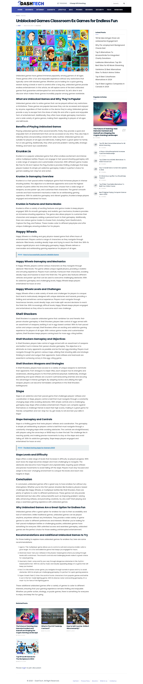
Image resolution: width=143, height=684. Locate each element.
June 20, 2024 (21, 635)
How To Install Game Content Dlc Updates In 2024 (113, 169)
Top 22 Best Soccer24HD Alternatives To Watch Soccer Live (112, 161)
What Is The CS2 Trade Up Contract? (51, 627)
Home (20, 10)
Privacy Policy (85, 681)
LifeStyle (62, 10)
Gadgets (51, 10)
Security (100, 10)
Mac (71, 10)
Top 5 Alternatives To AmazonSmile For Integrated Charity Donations (107, 55)
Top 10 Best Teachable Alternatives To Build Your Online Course (111, 185)
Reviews (89, 10)
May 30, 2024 (46, 631)
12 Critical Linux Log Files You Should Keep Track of (112, 177)
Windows (118, 10)
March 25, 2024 (29, 26)
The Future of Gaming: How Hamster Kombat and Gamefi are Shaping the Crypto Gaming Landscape (27, 629)
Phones (79, 10)
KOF (19, 26)
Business (29, 10)
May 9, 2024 (71, 631)
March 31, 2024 (21, 661)
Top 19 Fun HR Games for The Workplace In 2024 (25, 658)
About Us (95, 681)
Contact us (113, 681)
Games (23, 15)
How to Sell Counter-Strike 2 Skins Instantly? (78, 627)
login (24, 668)
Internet (40, 10)
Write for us (103, 681)
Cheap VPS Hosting (78, 3)
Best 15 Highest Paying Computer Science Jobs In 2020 (112, 193)
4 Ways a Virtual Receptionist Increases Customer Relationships (112, 152)
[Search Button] (124, 3)
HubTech (76, 681)
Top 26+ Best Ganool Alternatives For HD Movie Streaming (112, 144)
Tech (109, 10)
